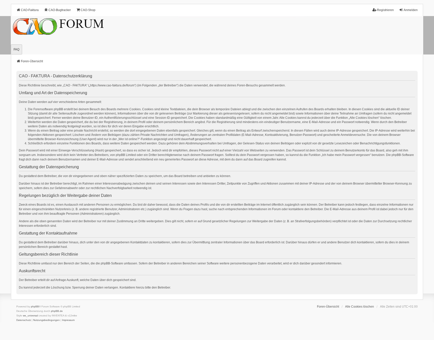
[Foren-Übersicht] (217, 35)
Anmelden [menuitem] (411, 10)
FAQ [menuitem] (16, 49)
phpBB (35, 306)
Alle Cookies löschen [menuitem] (359, 306)
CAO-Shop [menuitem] (88, 10)
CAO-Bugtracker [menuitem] (59, 10)
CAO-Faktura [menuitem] (30, 10)
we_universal (30, 315)
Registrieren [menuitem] (385, 10)
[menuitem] (23, 320)
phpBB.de (57, 311)
